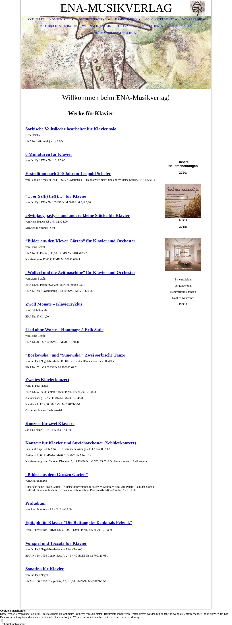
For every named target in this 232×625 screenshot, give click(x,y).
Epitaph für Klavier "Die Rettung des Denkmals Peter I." (78, 522)
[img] (197, 8)
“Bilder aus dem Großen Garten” (56, 474)
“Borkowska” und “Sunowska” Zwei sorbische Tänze (75, 355)
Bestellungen (180, 26)
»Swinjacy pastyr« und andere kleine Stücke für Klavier (77, 215)
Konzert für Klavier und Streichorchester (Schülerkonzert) (80, 443)
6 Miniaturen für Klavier (48, 154)
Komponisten (60, 19)
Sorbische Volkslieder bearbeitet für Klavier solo (70, 129)
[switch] (2, 620)
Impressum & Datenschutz (116, 32)
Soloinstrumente (160, 19)
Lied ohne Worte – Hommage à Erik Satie (64, 329)
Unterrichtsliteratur (58, 26)
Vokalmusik (192, 19)
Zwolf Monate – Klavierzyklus (53, 304)
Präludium (35, 503)
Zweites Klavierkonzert (47, 379)
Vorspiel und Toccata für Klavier (56, 543)
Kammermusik (126, 19)
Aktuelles (35, 19)
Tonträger (125, 26)
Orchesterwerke (93, 19)
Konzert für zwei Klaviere (49, 423)
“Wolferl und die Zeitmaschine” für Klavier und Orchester (80, 272)
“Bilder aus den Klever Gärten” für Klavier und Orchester (80, 241)
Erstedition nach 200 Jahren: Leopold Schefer (68, 173)
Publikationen (151, 26)
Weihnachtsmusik (96, 26)
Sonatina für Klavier (44, 568)
